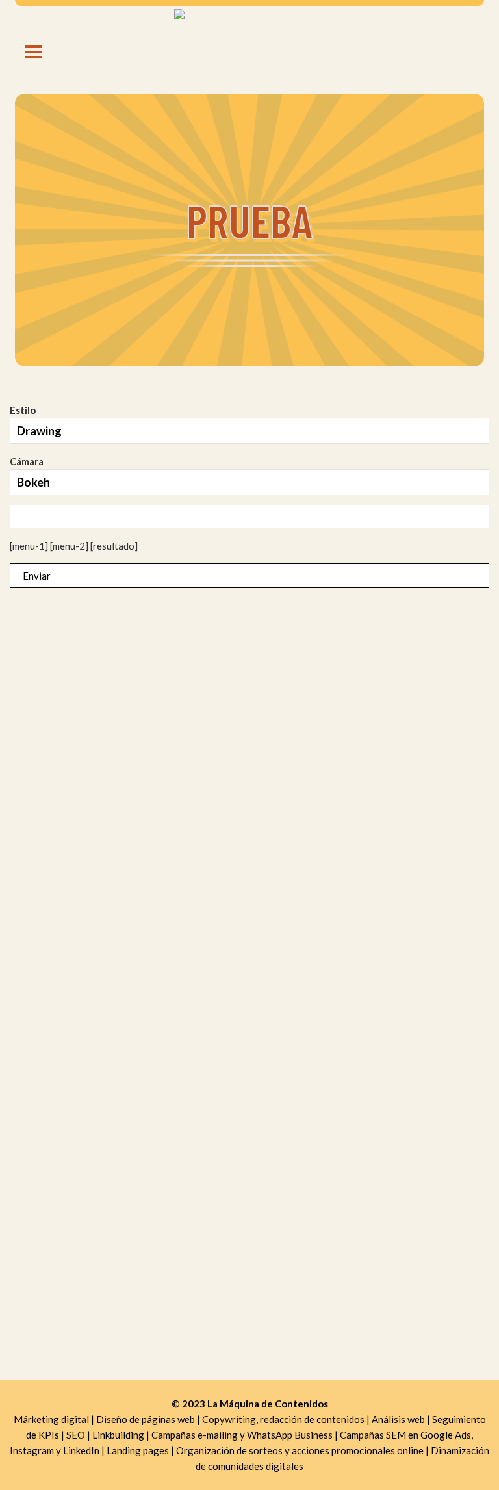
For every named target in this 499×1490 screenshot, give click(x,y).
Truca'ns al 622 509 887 (250, 710)
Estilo (23, 410)
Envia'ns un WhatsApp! (249, 732)
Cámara (27, 461)
